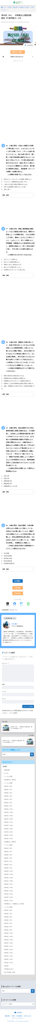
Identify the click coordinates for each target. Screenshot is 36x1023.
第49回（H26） (9, 825)
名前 (3, 684)
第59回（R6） (8, 793)
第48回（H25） (9, 828)
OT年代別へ (17, 593)
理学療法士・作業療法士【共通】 (14, 904)
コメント (5, 663)
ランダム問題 (8, 776)
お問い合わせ (27, 1016)
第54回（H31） (9, 809)
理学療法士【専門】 (10, 779)
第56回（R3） (8, 802)
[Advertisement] (18, 82)
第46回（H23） (9, 835)
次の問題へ (17, 581)
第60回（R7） (8, 789)
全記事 (5, 766)
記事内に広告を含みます (17, 56)
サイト (4, 699)
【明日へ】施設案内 (16, 1016)
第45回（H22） (9, 838)
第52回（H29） (9, 815)
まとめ (6, 773)
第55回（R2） (14, 610)
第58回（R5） (8, 796)
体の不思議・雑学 (9, 972)
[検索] (32, 754)
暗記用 (6, 966)
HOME (19, 1012)
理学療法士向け (9, 969)
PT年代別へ (17, 588)
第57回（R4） (8, 799)
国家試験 (7, 770)
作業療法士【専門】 (10, 842)
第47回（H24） (9, 832)
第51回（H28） (9, 819)
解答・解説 (6, 195)
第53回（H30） (9, 812)
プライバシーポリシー (18, 1018)
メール (4, 691)
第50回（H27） (9, 822)
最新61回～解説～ (17, 52)
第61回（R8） (8, 786)
